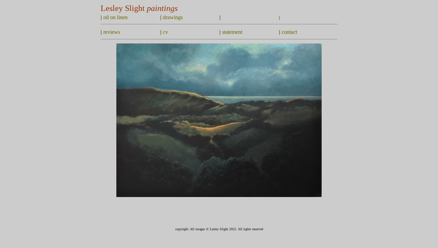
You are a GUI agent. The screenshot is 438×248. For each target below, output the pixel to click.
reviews (111, 32)
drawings (173, 17)
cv (165, 32)
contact (289, 32)
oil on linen (115, 17)
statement (232, 32)
